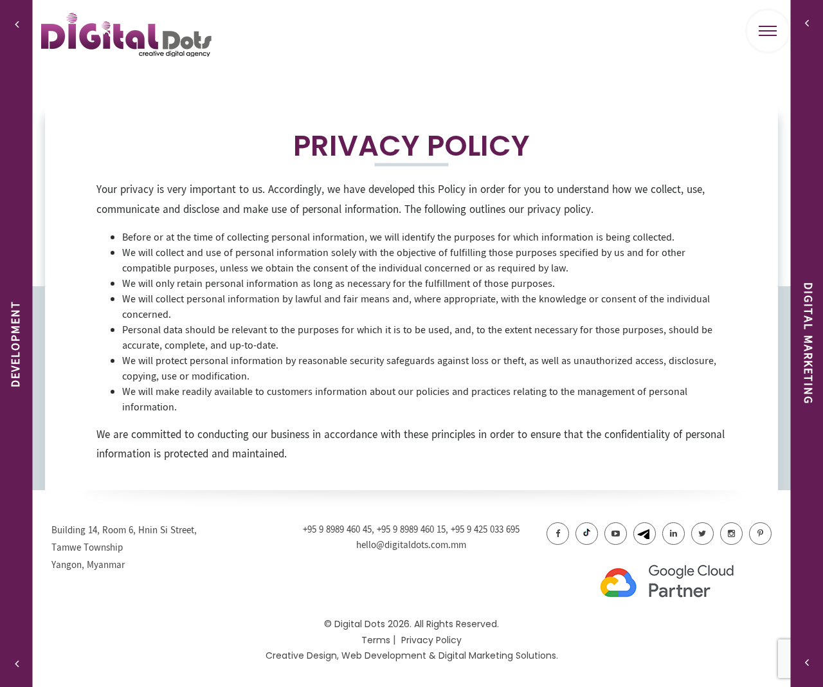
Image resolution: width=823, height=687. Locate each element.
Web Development (383, 655)
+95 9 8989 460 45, (340, 530)
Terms (375, 640)
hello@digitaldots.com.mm (411, 545)
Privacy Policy (431, 640)
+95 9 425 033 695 (485, 530)
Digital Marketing (476, 655)
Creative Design (301, 655)
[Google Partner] (682, 582)
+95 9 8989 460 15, (414, 530)
